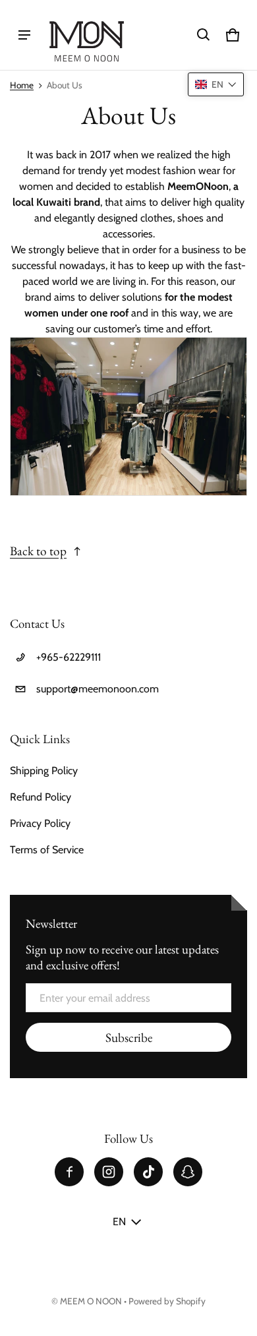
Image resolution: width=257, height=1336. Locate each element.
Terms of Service (47, 849)
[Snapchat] (187, 1171)
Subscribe (128, 1037)
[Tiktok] (148, 1171)
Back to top (38, 551)
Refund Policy (40, 797)
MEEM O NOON (91, 1301)
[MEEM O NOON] (86, 35)
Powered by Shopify (167, 1301)
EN (119, 1221)
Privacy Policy (40, 823)
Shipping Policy (44, 770)
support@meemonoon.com (97, 689)
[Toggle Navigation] (24, 34)
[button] (203, 34)
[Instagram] (108, 1171)
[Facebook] (69, 1171)
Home (22, 85)
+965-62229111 (68, 657)
